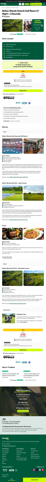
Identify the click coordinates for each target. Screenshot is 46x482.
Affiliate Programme (35, 456)
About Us (4, 454)
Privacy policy (5, 474)
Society (4, 458)
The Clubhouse (34, 450)
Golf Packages (7, 7)
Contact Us (4, 459)
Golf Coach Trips (34, 454)
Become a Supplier (35, 458)
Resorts (18, 456)
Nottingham (7, 16)
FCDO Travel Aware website (30, 430)
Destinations (19, 450)
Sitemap (4, 463)
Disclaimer (4, 476)
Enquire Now (23, 90)
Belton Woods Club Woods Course (18, 303)
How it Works (5, 452)
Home (3, 7)
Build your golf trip (36, 4)
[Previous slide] (4, 26)
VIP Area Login (5, 450)
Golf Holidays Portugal (22, 458)
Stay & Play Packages (21, 452)
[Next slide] (42, 26)
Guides (32, 452)
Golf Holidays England (22, 459)
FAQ (3, 461)
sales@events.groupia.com (10, 445)
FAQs (27, 404)
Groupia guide (23, 431)
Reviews (4, 456)
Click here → (37, 1)
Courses (18, 454)
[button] (23, 4)
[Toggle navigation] (44, 4)
